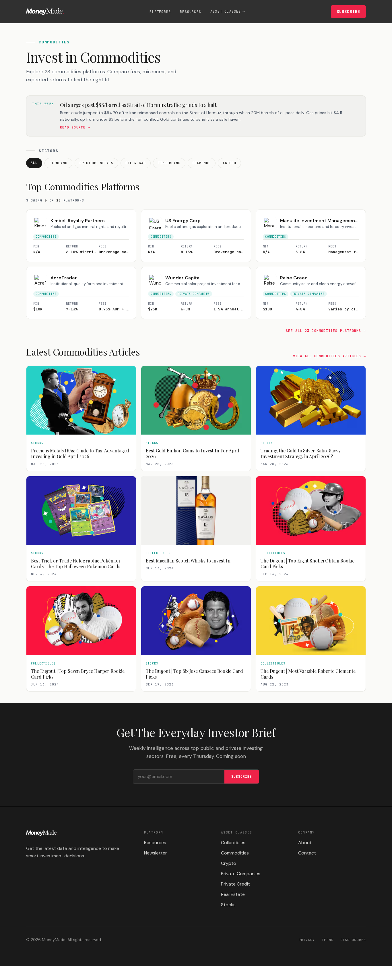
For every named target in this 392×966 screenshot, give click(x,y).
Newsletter (155, 853)
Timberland (169, 163)
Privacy (307, 940)
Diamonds (202, 163)
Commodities (235, 853)
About (305, 843)
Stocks (228, 905)
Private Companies (240, 874)
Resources (190, 11)
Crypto (228, 863)
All (34, 163)
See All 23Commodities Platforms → (326, 331)
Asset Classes (225, 11)
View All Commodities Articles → (329, 356)
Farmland (58, 163)
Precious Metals (96, 163)
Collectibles (233, 843)
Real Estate (233, 894)
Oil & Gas (135, 163)
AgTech (229, 163)
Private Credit (235, 884)
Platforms (160, 11)
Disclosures (353, 940)
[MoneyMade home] (45, 11)
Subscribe (348, 11)
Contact (307, 853)
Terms (327, 940)
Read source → (75, 127)
